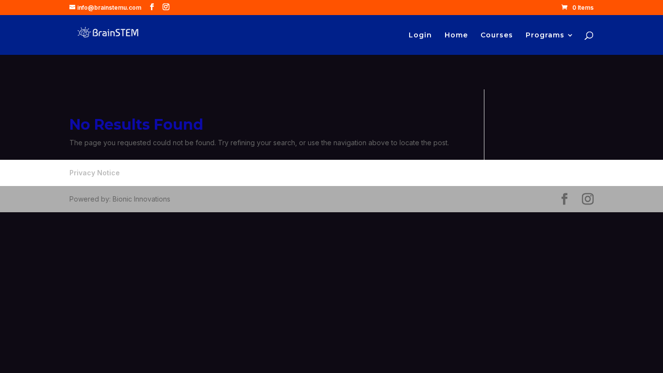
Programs (545, 35)
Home (456, 35)
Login (420, 35)
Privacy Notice (94, 173)
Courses (497, 35)
